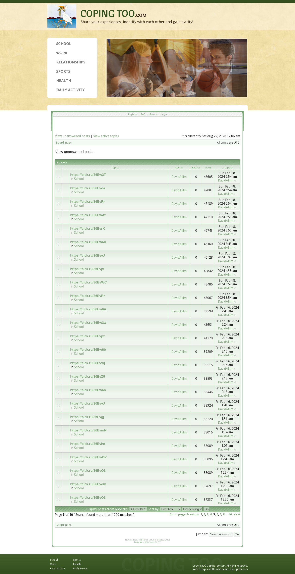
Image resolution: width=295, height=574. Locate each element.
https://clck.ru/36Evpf (87, 269)
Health (63, 80)
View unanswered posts (72, 136)
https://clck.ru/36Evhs (87, 444)
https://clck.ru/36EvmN (88, 430)
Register (132, 114)
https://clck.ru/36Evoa (87, 188)
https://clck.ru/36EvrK (87, 228)
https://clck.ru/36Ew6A (88, 242)
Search (153, 114)
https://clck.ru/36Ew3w (88, 323)
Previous (192, 514)
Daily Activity (70, 90)
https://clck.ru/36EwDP (88, 457)
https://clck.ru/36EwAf (88, 215)
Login (164, 114)
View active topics (106, 136)
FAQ (143, 114)
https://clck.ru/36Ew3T (88, 175)
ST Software (150, 542)
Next (236, 514)
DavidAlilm (179, 177)
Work (61, 53)
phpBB (138, 539)
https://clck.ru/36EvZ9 (87, 376)
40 (230, 514)
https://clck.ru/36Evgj (87, 417)
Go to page (178, 514)
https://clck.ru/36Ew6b (88, 350)
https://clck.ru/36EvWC (88, 282)
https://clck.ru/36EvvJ (87, 255)
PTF (159, 542)
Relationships (70, 62)
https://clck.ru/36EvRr (87, 202)
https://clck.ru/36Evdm (88, 484)
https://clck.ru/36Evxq (87, 363)
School (63, 43)
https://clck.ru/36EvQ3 (88, 471)
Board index (63, 142)
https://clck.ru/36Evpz (87, 336)
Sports (63, 71)
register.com (240, 569)
